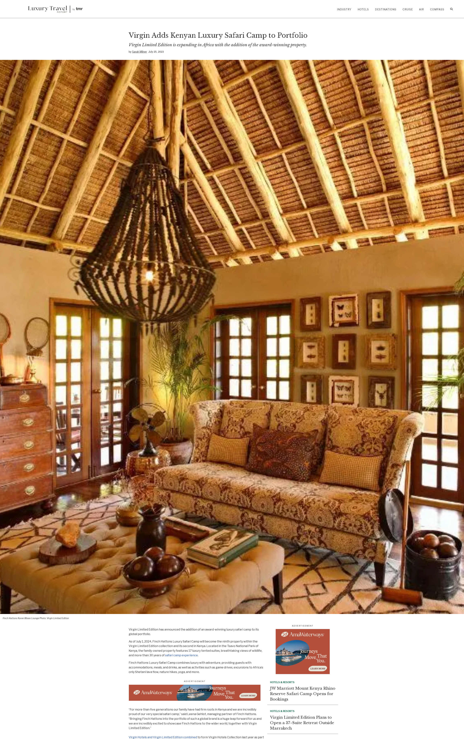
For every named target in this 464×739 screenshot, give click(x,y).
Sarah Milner (139, 51)
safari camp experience (181, 655)
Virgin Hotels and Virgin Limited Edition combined (163, 737)
